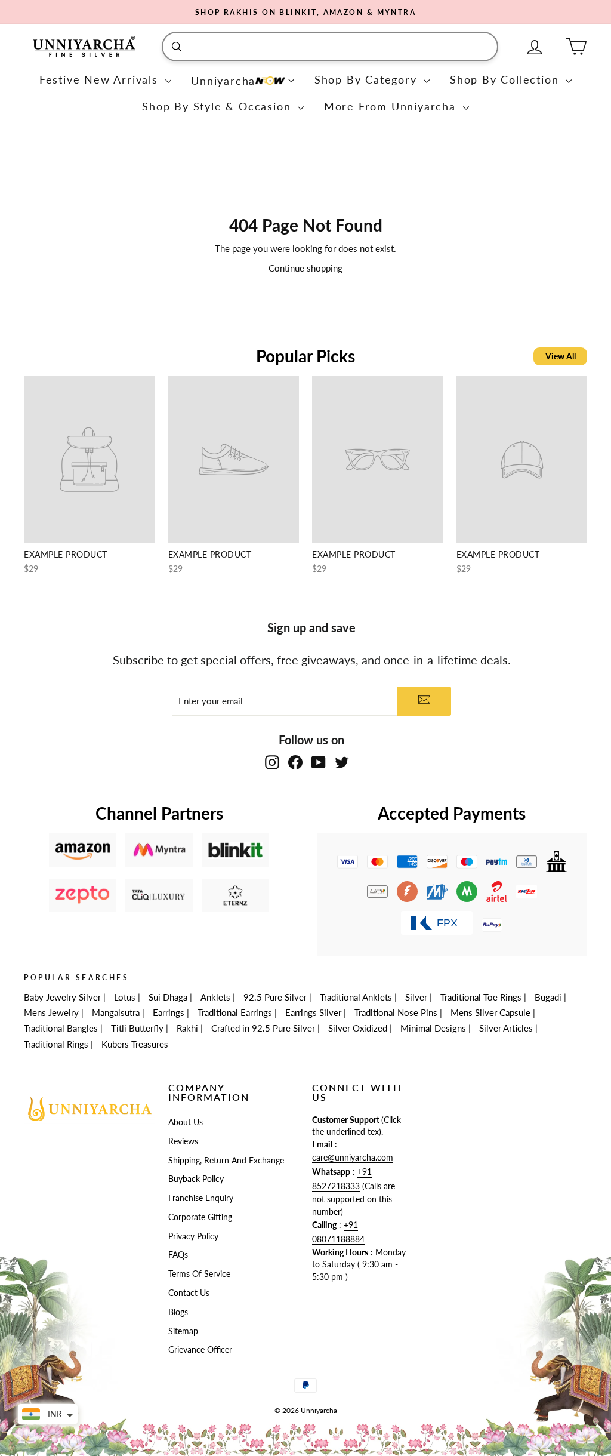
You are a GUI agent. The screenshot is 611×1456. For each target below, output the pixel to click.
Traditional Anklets (356, 997)
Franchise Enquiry (200, 1198)
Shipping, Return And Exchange (226, 1160)
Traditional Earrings (235, 1012)
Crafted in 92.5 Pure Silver (263, 1028)
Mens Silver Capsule (490, 1012)
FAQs (178, 1255)
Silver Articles (506, 1028)
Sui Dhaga (168, 997)
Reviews (183, 1141)
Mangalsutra (116, 1012)
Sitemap (183, 1331)
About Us (185, 1122)
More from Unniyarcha (392, 106)
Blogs (178, 1312)
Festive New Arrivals (100, 79)
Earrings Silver (313, 1012)
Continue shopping (305, 268)
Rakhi (187, 1028)
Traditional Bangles (61, 1028)
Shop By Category (367, 79)
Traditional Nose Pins (395, 1012)
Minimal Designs (433, 1028)
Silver (416, 997)
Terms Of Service (199, 1274)
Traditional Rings (56, 1044)
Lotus (124, 997)
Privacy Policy (193, 1236)
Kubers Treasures (134, 1044)
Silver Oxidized (357, 1028)
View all (560, 356)
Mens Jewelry (51, 1012)
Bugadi (548, 997)
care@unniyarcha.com (352, 1157)
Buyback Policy (196, 1179)
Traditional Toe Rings (480, 997)
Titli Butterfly (137, 1028)
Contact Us (188, 1293)
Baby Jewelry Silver (62, 997)
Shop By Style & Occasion (218, 106)
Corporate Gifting (200, 1217)
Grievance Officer (200, 1350)
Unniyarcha (223, 80)
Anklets (215, 997)
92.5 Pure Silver (275, 997)
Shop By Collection (506, 79)
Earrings (168, 1012)
